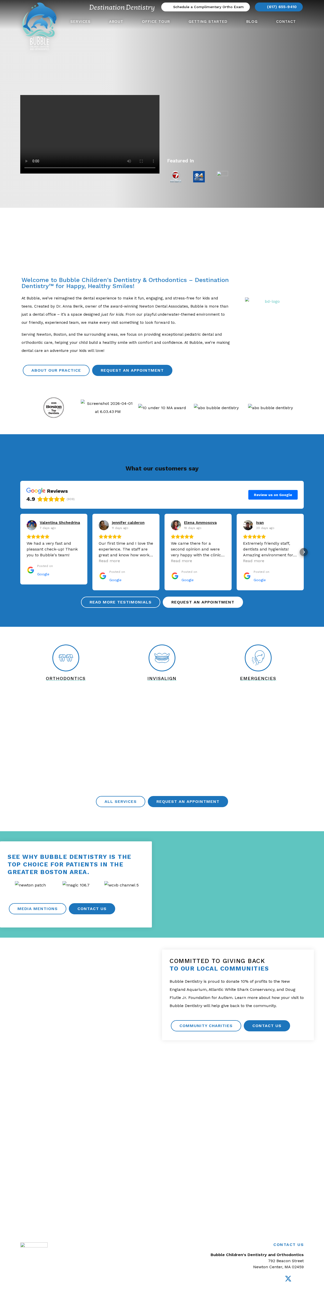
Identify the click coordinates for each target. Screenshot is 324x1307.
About (116, 21)
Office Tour (156, 21)
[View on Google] (32, 525)
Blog (252, 21)
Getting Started (208, 21)
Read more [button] (109, 560)
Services (80, 21)
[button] (26, 408)
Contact (286, 21)
